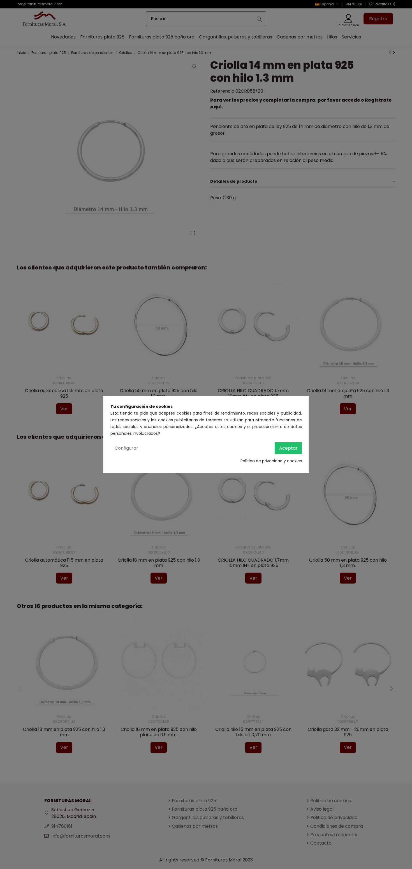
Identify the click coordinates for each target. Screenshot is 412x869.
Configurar (126, 448)
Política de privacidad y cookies (271, 461)
